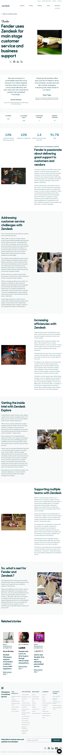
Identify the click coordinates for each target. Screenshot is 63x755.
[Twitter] (45, 748)
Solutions (39, 5)
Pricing (31, 5)
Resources (57, 5)
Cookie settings (24, 752)
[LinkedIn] (52, 748)
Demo (48, 5)
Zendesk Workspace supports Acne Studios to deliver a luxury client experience (8, 662)
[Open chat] (59, 751)
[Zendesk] (2, 690)
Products (22, 5)
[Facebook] (49, 748)
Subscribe (56, 740)
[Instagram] (60, 748)
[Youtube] (56, 748)
